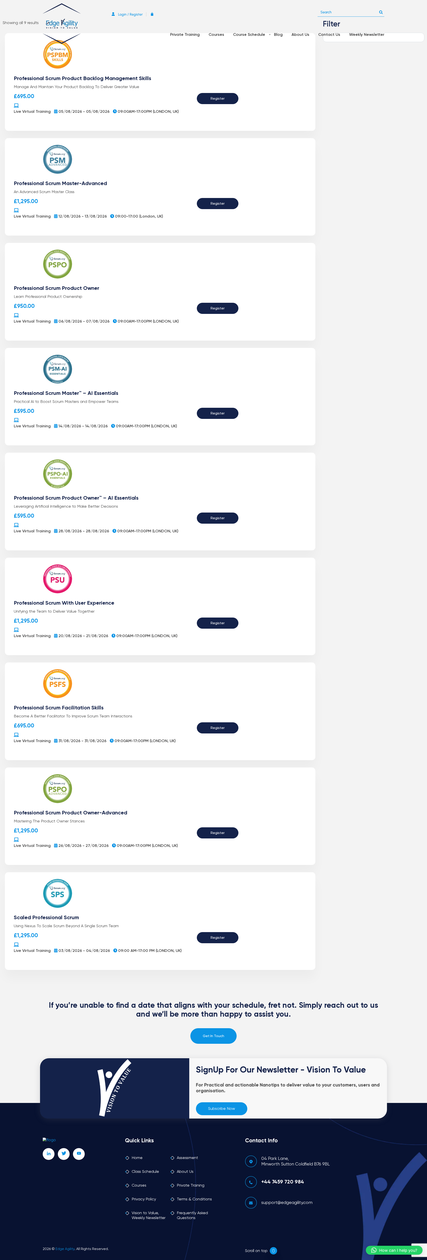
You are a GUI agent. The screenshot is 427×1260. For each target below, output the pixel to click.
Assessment (187, 1158)
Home (137, 1158)
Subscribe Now (221, 1109)
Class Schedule (145, 1172)
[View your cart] (153, 14)
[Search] (381, 11)
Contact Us (329, 35)
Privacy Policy (144, 1199)
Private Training (185, 35)
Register (218, 99)
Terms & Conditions (194, 1199)
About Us (300, 35)
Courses (216, 35)
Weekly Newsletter (366, 35)
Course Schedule (249, 35)
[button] (394, 1250)
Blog (278, 35)
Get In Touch (213, 1036)
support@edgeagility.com (286, 1202)
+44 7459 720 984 (282, 1182)
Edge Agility (65, 1249)
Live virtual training (32, 112)
